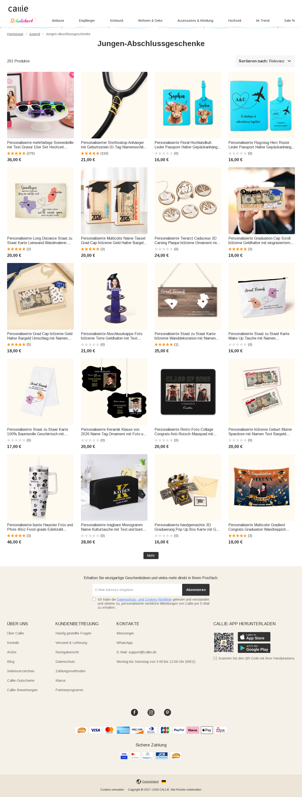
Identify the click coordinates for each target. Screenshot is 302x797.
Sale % (289, 20)
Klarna (60, 680)
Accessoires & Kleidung (195, 20)
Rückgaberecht (67, 652)
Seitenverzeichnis (20, 671)
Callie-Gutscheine (20, 680)
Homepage (15, 34)
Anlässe (58, 20)
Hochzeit (234, 20)
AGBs (12, 652)
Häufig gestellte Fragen (73, 633)
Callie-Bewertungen (22, 690)
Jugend (34, 34)
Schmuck (116, 20)
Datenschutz (65, 661)
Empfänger (87, 20)
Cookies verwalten (112, 789)
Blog (10, 661)
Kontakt (13, 643)
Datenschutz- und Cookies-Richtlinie (144, 599)
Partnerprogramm (69, 690)
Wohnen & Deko (150, 20)
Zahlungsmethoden (70, 671)
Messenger (125, 633)
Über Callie (15, 633)
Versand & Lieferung (71, 643)
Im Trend (262, 20)
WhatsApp (125, 643)
